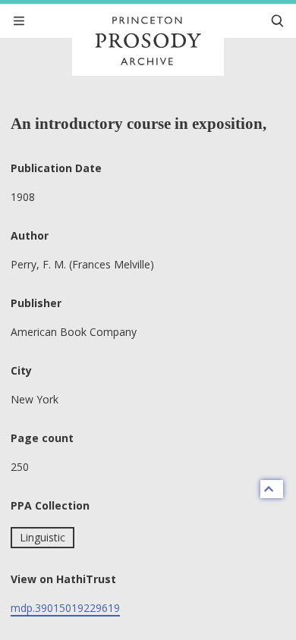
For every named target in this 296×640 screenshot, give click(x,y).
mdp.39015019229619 (65, 608)
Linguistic (42, 537)
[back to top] (271, 489)
